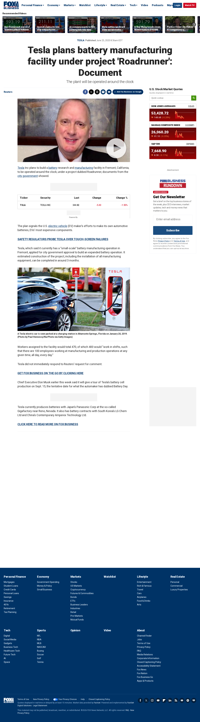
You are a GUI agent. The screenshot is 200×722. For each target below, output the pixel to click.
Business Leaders (79, 604)
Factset (97, 703)
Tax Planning (10, 612)
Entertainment (144, 582)
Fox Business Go (145, 677)
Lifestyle (99, 5)
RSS (175, 700)
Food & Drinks (143, 601)
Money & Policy (44, 586)
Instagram (152, 700)
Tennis (40, 662)
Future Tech (9, 654)
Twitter (91, 91)
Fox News (141, 669)
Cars (139, 593)
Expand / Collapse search (170, 5)
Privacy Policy (164, 241)
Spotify (187, 700)
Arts (139, 604)
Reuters (8, 92)
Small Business (44, 589)
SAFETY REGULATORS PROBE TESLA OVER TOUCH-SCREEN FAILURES (63, 239)
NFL (39, 635)
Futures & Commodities (82, 593)
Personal (174, 582)
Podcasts (157, 5)
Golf (39, 658)
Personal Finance (32, 5)
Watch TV (190, 5)
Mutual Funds (77, 619)
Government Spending (48, 582)
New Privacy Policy (41, 699)
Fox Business (11, 5)
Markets (69, 5)
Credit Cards (10, 589)
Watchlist (85, 5)
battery (52, 167)
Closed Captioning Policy (149, 662)
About (141, 630)
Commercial (176, 586)
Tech (133, 5)
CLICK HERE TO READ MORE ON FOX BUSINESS (48, 424)
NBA (39, 639)
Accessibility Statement (148, 666)
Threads (97, 91)
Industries (75, 608)
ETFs (72, 601)
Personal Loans (11, 593)
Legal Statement (40, 705)
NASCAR (41, 647)
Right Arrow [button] (194, 24)
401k (6, 604)
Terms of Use (179, 241)
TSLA (23, 205)
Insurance (8, 601)
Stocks (73, 582)
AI (5, 658)
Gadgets (8, 643)
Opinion (75, 630)
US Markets (76, 586)
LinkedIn (170, 700)
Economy (53, 5)
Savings (8, 597)
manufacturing (84, 167)
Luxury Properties (179, 589)
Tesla (80, 40)
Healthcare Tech (12, 651)
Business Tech (11, 647)
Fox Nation (142, 673)
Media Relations (145, 654)
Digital (7, 635)
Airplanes (141, 597)
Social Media (10, 639)
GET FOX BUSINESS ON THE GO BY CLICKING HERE (50, 373)
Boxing (40, 651)
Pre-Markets (76, 616)
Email (109, 91)
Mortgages (9, 582)
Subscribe (172, 230)
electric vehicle (57, 226)
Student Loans (11, 586)
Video (144, 5)
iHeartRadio (193, 700)
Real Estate (117, 5)
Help (83, 699)
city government (28, 176)
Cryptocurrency (78, 589)
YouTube (158, 700)
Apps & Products (145, 681)
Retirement (9, 608)
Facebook (85, 91)
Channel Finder (144, 635)
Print (103, 91)
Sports (41, 630)
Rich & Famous (144, 586)
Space (7, 662)
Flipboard (164, 700)
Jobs (139, 639)
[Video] (74, 130)
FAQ (139, 651)
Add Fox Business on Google (129, 92)
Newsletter (181, 700)
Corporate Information (148, 658)
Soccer (40, 654)
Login (177, 5)
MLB (39, 643)
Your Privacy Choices (67, 699)
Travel (140, 589)
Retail (73, 612)
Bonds (73, 597)
